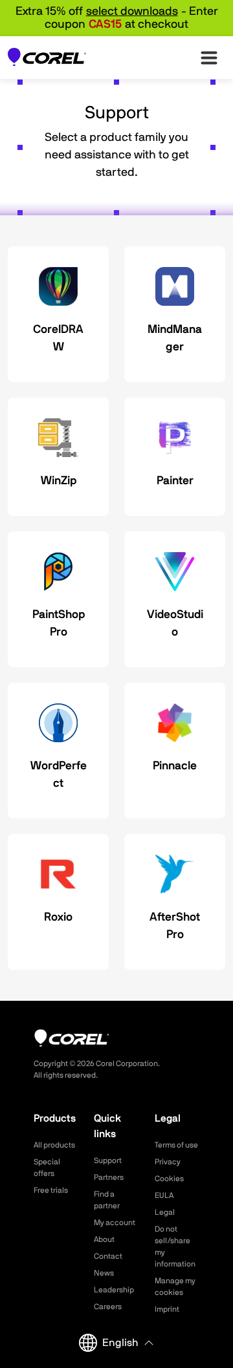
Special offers (47, 1167)
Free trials (51, 1190)
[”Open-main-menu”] (209, 57)
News (104, 1273)
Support (108, 1160)
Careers (108, 1306)
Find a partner (107, 1200)
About (104, 1239)
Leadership (114, 1290)
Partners (109, 1177)
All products (54, 1145)
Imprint (167, 1309)
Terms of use (176, 1145)
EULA (164, 1195)
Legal (165, 1212)
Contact (108, 1256)
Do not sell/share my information (175, 1246)
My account (114, 1222)
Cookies (169, 1178)
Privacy (168, 1162)
